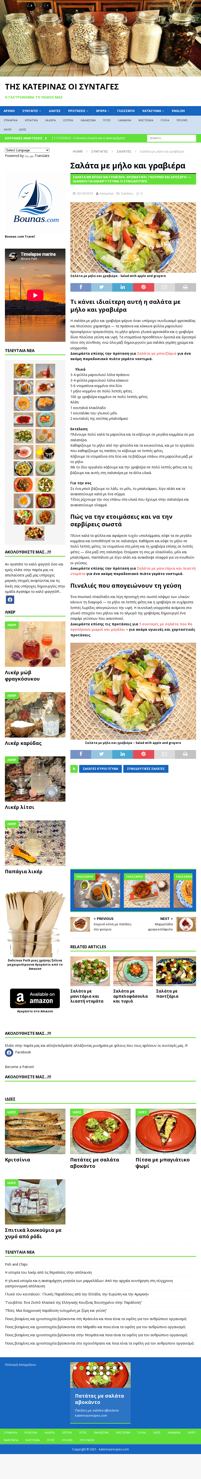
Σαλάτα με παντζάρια (167, 993)
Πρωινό (182, 120)
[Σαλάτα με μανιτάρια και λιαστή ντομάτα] (90, 971)
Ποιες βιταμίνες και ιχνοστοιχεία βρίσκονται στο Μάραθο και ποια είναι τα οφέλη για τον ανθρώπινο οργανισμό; (95, 1326)
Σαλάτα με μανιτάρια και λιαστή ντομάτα (86, 996)
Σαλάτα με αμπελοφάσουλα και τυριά (130, 996)
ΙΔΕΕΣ (22, 129)
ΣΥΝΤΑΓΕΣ (30, 111)
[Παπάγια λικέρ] (35, 843)
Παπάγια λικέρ (23, 871)
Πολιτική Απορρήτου (20, 1364)
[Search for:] (171, 138)
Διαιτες (55, 111)
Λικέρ (8, 129)
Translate (42, 155)
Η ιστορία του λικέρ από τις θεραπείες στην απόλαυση (48, 1272)
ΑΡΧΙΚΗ (9, 111)
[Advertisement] (133, 824)
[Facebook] (10, 599)
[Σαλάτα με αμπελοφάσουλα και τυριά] (133, 971)
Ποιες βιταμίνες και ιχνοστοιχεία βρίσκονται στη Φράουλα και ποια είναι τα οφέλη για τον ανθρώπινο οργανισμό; (96, 1318)
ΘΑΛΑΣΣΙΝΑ (88, 120)
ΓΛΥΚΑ (165, 120)
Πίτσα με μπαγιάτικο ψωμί (163, 1162)
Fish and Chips (16, 1264)
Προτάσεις (76, 111)
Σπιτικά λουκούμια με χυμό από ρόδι (33, 1233)
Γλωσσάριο (126, 111)
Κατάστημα (151, 111)
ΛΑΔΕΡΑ (50, 120)
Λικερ (10, 612)
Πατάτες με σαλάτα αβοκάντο (94, 1162)
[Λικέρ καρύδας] (35, 715)
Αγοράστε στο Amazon (35, 1011)
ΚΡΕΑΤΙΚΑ (31, 120)
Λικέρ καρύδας (23, 743)
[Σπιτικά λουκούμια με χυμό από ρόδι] (35, 1202)
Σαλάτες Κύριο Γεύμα (100, 769)
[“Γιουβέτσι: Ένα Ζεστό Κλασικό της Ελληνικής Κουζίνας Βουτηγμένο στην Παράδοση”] (23, 403)
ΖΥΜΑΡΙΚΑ (11, 120)
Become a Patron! (19, 1066)
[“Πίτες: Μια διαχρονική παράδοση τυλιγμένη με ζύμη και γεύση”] (45, 403)
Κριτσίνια (17, 1159)
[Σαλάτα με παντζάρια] (176, 971)
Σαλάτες (127, 193)
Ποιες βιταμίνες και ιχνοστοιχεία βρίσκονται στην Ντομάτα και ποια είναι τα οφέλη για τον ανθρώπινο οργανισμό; (96, 1335)
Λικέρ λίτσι (19, 807)
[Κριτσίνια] (35, 1131)
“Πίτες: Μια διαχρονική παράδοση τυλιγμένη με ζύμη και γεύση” (56, 1310)
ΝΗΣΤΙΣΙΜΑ (145, 120)
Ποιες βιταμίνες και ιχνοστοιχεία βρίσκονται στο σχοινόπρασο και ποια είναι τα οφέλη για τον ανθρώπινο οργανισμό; (99, 1343)
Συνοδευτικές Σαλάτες (146, 769)
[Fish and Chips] (23, 371)
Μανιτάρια (11, 1440)
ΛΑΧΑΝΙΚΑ (124, 120)
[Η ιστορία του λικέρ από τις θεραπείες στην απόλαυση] (45, 371)
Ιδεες (10, 1099)
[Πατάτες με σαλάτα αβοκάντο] (100, 1131)
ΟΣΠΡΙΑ (68, 120)
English (178, 111)
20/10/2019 (85, 193)
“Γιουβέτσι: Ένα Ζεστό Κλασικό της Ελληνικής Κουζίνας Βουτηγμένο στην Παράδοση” (73, 1302)
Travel (30, 236)
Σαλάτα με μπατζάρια (156, 353)
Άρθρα (101, 111)
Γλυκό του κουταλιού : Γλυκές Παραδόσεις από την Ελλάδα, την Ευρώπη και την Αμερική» (77, 1294)
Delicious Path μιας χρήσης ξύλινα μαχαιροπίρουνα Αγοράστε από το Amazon (35, 964)
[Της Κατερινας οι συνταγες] (100, 73)
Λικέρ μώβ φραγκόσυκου (22, 675)
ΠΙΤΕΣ (107, 120)
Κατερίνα (106, 193)
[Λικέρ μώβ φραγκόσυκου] (35, 644)
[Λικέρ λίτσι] (35, 779)
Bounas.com (14, 236)
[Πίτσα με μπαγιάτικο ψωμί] (166, 1131)
